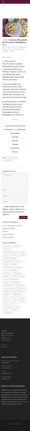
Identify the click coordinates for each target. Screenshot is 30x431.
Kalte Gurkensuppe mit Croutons (12, 225)
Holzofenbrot (20, 285)
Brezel (23, 255)
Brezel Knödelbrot (10, 258)
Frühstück (7, 273)
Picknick (6, 291)
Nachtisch (22, 288)
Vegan (13, 304)
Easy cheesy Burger (8, 234)
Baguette (7, 249)
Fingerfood (13, 270)
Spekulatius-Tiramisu (8, 228)
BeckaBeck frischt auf (11, 252)
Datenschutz (4, 347)
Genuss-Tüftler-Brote (11, 279)
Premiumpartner (18, 291)
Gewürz (6, 282)
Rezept (21, 47)
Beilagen (15, 255)
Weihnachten (8, 313)
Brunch (18, 261)
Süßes (6, 304)
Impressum (4, 344)
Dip (5, 270)
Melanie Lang (7, 49)
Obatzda (5, 231)
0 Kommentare (19, 49)
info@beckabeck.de (10, 335)
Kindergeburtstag (10, 288)
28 (5, 51)
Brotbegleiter (12, 157)
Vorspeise (14, 310)
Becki (23, 252)
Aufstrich (17, 246)
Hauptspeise (7, 160)
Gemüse (6, 276)
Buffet (6, 264)
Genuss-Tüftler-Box (18, 276)
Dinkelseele (19, 267)
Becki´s (6, 255)
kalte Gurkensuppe (8, 237)
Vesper (6, 310)
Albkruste (7, 246)
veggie (17, 307)
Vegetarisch (8, 307)
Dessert (14, 264)
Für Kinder (17, 273)
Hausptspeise (8, 285)
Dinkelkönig (8, 267)
